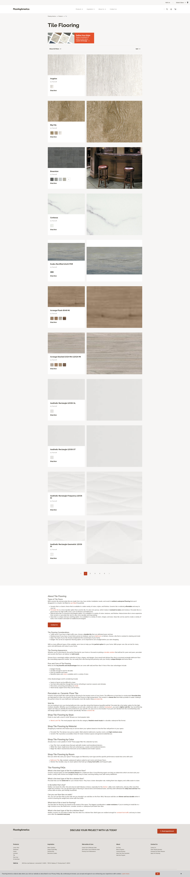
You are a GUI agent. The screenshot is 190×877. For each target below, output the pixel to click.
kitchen (105, 787)
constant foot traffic (123, 812)
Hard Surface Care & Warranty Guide (91, 849)
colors (65, 674)
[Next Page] (109, 573)
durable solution (109, 652)
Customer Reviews (120, 851)
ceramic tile (90, 710)
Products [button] (78, 9)
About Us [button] (101, 9)
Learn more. (126, 873)
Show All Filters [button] (54, 49)
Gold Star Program (120, 855)
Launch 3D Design (81, 41)
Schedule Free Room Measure (158, 851)
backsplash (108, 707)
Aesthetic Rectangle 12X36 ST (62, 449)
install (76, 686)
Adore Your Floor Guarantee (122, 853)
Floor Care (15, 857)
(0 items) (175, 9)
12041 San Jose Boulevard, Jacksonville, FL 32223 (34, 863)
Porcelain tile (54, 610)
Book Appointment (168, 831)
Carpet (14, 851)
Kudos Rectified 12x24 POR (61, 264)
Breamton (54, 171)
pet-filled (73, 603)
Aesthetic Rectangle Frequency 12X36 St (66, 497)
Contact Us (113, 9)
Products (60, 16)
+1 (68, 179)
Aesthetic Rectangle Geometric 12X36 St (66, 545)
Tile (14, 855)
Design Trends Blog (52, 849)
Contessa (54, 218)
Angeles (53, 79)
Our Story (118, 847)
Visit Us (167, 2)
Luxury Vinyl (16, 847)
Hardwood (15, 849)
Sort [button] (137, 49)
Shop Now (53, 90)
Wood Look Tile (55, 720)
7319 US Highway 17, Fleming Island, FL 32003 (59, 863)
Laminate (15, 853)
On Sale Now (16, 859)
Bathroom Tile (54, 760)
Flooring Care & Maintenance (89, 851)
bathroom (98, 636)
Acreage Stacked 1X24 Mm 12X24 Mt (65, 357)
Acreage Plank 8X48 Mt (60, 310)
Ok (157, 873)
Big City (53, 125)
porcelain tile (98, 699)
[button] (181, 2)
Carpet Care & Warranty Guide (89, 847)
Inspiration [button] (90, 9)
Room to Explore (120, 849)
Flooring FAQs (51, 851)
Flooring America (52, 16)
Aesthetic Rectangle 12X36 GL (63, 403)
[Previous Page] (81, 573)
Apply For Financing (155, 853)
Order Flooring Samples (156, 849)
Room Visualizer (51, 847)
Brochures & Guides (52, 853)
